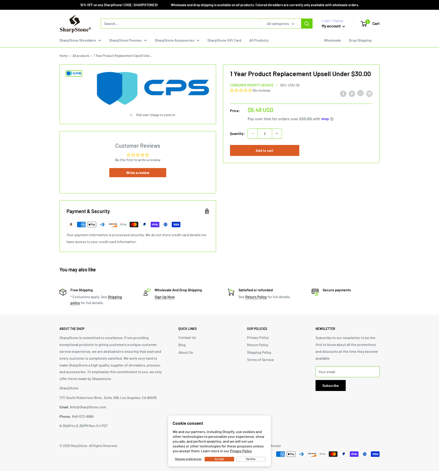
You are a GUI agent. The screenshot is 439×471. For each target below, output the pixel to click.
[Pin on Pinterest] (352, 93)
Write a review (138, 172)
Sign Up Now (165, 296)
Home (63, 56)
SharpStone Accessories (174, 40)
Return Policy (256, 296)
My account (331, 26)
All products (80, 56)
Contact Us (187, 337)
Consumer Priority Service (251, 85)
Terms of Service (260, 359)
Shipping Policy (259, 352)
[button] (241, 90)
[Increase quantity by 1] (277, 133)
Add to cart (264, 150)
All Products (259, 40)
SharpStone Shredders (77, 40)
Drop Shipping (360, 40)
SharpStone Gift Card (224, 40)
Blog (182, 345)
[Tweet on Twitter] (360, 94)
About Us (185, 352)
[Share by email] (369, 93)
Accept (219, 459)
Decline (250, 459)
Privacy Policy (241, 451)
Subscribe (330, 385)
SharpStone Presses (125, 40)
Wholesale (332, 40)
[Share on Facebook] (343, 93)
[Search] (307, 24)
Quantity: (237, 133)
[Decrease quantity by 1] (252, 133)
